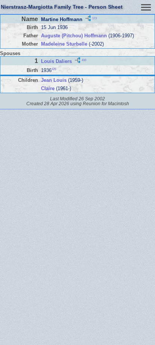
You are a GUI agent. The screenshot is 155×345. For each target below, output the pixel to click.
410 (84, 60)
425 (54, 69)
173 (94, 18)
